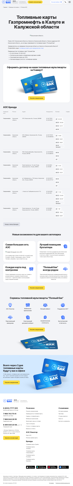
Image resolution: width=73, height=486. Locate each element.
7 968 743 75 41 (9, 414)
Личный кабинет (55, 2)
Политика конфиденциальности (63, 483)
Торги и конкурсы (30, 423)
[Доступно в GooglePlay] (41, 467)
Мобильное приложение (32, 418)
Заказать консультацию (35, 2)
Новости (61, 418)
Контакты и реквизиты (64, 421)
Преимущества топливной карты (34, 413)
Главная (5, 7)
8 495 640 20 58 (10, 425)
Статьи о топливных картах (33, 426)
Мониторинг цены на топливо (33, 421)
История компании (63, 411)
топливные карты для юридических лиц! (31, 48)
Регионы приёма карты (32, 437)
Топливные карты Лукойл (32, 444)
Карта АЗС (28, 435)
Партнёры (61, 413)
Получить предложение (36, 98)
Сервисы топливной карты (32, 416)
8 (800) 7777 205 (10, 408)
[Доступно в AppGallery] (52, 467)
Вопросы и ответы (30, 428)
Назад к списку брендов (11, 224)
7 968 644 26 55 (10, 419)
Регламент (51, 483)
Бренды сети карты (14, 7)
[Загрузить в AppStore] (30, 467)
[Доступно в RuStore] (64, 467)
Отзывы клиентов (63, 416)
